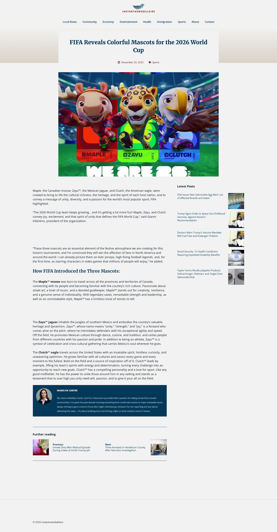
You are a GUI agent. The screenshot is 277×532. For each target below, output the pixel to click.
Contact (209, 22)
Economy (108, 22)
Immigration (164, 22)
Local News (70, 22)
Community (90, 22)
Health (147, 22)
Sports (182, 22)
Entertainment (128, 22)
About (195, 22)
